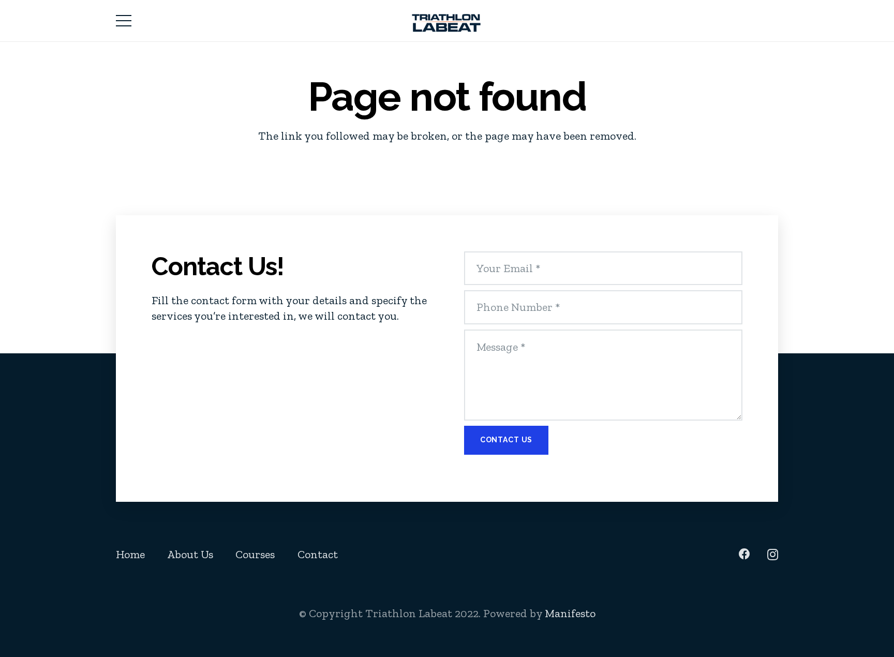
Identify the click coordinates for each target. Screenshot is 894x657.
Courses (255, 554)
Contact (317, 554)
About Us (190, 554)
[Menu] (123, 21)
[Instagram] (772, 554)
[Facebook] (744, 554)
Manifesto (570, 613)
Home (130, 554)
